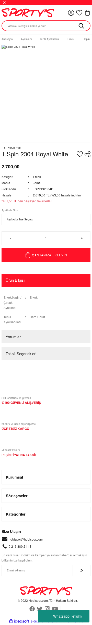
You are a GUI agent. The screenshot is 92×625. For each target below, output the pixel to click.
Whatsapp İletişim (67, 616)
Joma (37, 183)
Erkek (37, 176)
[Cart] (87, 13)
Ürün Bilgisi (15, 280)
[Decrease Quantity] (10, 238)
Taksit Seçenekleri (21, 353)
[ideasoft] (19, 621)
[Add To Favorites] (80, 154)
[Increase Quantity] (82, 238)
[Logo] (28, 12)
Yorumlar (13, 336)
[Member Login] (71, 13)
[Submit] (81, 570)
